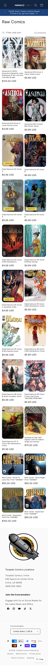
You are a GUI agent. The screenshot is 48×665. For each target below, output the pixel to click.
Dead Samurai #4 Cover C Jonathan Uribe (12, 306)
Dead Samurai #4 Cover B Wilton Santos (35, 261)
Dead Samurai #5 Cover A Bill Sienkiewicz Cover (35, 305)
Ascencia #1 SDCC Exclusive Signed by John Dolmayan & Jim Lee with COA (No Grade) (12, 74)
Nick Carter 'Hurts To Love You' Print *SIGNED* (12, 479)
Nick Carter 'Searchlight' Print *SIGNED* (35, 479)
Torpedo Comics (22, 650)
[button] (5, 5)
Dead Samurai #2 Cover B (35, 171)
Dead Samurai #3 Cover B (35, 216)
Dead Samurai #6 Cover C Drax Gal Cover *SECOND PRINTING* (35, 396)
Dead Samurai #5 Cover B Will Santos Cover (12, 350)
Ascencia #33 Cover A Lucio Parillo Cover (11, 124)
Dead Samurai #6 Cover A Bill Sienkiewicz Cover (35, 350)
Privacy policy (35, 654)
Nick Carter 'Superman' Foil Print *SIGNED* (12, 516)
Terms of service (17, 658)
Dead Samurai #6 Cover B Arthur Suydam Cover (12, 395)
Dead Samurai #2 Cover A (12, 170)
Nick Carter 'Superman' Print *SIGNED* (34, 513)
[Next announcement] (43, 12)
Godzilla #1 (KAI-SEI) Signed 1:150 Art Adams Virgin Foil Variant (34, 440)
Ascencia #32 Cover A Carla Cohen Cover (34, 73)
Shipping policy (33, 658)
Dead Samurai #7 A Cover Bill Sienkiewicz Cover (11, 443)
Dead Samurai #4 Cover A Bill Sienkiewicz (12, 261)
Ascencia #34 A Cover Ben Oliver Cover (34, 125)
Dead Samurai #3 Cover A (12, 216)
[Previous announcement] (5, 12)
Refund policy (21, 654)
